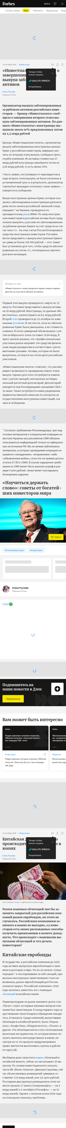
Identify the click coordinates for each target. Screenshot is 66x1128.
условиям (18, 323)
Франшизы (52, 10)
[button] (62, 3)
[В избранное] (62, 64)
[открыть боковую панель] (54, 3)
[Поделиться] (57, 64)
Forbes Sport (10, 754)
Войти (47, 3)
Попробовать (35, 86)
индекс (39, 1057)
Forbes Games (17, 10)
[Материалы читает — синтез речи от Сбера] (52, 64)
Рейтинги (38, 10)
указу (26, 214)
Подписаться (13, 698)
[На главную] (8, 3)
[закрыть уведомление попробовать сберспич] (52, 73)
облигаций (9, 994)
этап (14, 319)
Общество (56, 754)
